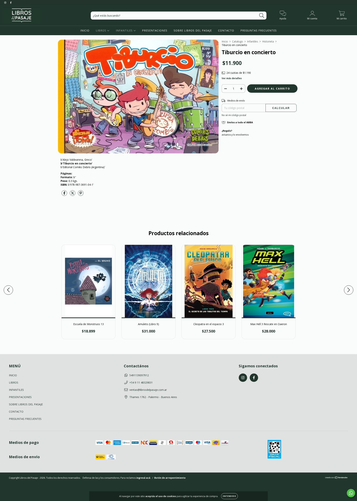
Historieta (268, 41)
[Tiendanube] (336, 478)
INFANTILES (125, 30)
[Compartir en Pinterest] (80, 194)
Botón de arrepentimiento (170, 477)
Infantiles (252, 41)
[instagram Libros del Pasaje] (5, 2)
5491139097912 (139, 375)
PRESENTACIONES (154, 30)
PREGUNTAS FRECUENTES (258, 30)
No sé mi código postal (234, 115)
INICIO (84, 30)
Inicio (225, 41)
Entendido (229, 496)
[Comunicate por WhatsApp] (351, 493)
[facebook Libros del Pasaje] (10, 2)
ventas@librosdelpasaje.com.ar (148, 390)
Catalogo (237, 41)
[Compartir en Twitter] (73, 194)
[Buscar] (261, 15)
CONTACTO (226, 30)
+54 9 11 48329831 (141, 382)
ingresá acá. (143, 477)
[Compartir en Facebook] (65, 194)
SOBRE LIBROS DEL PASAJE (193, 30)
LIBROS (101, 30)
